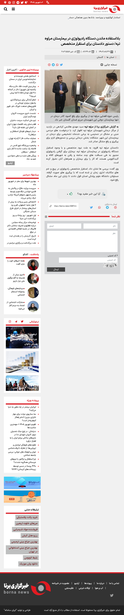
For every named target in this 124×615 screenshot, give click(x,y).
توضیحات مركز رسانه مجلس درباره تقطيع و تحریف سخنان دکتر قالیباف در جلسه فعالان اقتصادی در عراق (21, 227)
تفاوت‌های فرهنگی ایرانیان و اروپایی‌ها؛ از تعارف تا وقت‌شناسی (22, 446)
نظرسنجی (69, 588)
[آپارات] (9, 2)
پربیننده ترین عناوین (29, 69)
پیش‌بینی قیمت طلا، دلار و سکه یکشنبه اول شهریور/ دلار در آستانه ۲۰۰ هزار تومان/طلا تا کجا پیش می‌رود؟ (22, 91)
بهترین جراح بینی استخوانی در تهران (23, 550)
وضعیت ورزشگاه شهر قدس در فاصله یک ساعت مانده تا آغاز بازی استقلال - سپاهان (21, 149)
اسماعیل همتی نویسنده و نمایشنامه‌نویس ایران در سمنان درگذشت (22, 79)
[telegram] (53, 64)
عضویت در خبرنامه (60, 583)
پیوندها (88, 583)
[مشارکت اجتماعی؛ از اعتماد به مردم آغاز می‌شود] (33, 306)
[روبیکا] (26, 2)
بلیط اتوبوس (30, 558)
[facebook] (49, 64)
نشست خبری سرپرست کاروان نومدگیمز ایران (23, 115)
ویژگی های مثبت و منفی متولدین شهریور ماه (22, 157)
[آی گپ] (5, 2)
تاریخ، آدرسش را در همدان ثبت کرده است (22, 237)
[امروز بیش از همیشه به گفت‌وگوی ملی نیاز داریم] (33, 278)
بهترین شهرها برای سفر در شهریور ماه (22, 183)
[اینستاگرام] (13, 2)
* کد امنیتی (113, 255)
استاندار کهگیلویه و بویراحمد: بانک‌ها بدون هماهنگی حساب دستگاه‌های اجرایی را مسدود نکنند (79, 17)
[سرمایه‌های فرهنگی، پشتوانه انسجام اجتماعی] (33, 292)
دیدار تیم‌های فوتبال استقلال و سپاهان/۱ (23, 133)
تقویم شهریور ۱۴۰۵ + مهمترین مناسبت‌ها (23, 426)
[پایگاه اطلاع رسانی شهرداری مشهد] (22, 496)
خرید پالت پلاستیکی (27, 517)
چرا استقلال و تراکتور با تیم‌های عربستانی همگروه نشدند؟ (23, 461)
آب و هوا (99, 588)
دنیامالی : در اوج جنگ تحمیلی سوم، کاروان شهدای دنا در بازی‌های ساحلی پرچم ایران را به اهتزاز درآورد (23, 436)
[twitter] (61, 64)
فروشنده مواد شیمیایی (25, 529)
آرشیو (10, 163)
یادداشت (34, 254)
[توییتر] (22, 2)
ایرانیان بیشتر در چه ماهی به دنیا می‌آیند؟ (22, 409)
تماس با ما (114, 583)
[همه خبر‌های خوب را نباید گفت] (33, 265)
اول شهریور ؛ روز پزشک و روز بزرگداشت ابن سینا (24, 217)
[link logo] (107, 9)
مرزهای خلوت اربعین (26, 523)
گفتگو (25, 254)
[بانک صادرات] (22, 482)
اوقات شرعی (84, 588)
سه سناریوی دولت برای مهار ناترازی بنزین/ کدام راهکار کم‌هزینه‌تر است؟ (24, 417)
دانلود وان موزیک (28, 564)
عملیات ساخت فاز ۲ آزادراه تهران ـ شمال (22, 140)
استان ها (110, 57)
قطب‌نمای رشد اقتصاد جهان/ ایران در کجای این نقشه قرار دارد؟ (21, 126)
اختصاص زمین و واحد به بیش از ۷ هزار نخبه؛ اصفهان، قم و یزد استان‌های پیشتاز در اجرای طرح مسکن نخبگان (22, 206)
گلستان (100, 57)
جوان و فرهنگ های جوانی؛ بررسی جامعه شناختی (22, 453)
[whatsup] (57, 64)
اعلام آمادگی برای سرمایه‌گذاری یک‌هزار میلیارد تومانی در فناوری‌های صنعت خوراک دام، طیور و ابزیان (21, 104)
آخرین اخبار (12, 69)
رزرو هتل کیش (29, 536)
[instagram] (10, 322)
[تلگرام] (17, 2)
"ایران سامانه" (10, 610)
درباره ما (100, 583)
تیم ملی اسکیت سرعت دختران (23, 120)
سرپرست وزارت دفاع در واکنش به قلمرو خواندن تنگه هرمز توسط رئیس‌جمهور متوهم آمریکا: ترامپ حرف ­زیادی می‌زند (22, 193)
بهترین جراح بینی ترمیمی (24, 542)
